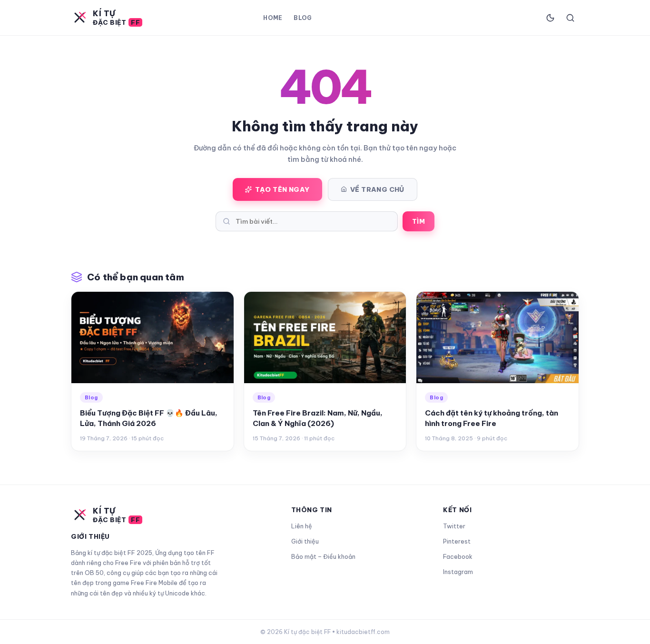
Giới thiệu (305, 541)
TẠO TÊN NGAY (282, 189)
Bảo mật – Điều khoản (323, 556)
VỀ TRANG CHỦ (377, 189)
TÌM (418, 221)
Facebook (458, 556)
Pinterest (457, 541)
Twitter (454, 526)
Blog (303, 17)
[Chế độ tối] (550, 18)
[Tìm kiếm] (570, 18)
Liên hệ (301, 526)
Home (272, 17)
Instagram (458, 571)
